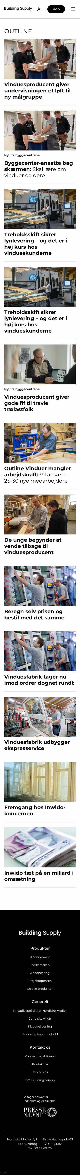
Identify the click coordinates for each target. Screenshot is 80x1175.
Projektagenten (40, 981)
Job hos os (40, 1072)
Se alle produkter (40, 989)
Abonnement (40, 957)
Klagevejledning (40, 1026)
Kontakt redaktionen (40, 1056)
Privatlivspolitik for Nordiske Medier (40, 1011)
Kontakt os (40, 1064)
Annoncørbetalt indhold (40, 1034)
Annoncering (40, 973)
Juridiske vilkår (40, 1018)
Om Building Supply (40, 1080)
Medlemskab (40, 965)
